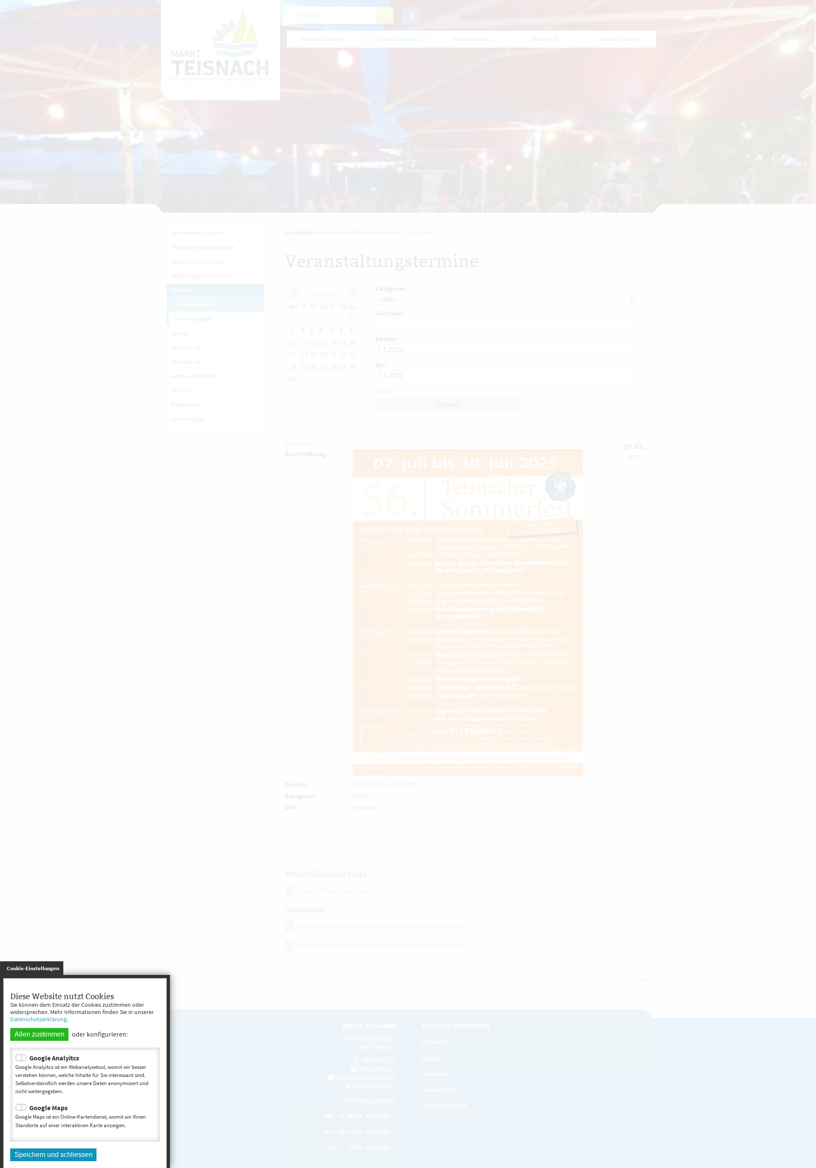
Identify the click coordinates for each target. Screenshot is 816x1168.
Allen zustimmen (39, 1034)
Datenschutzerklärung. (39, 1019)
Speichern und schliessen (53, 1154)
